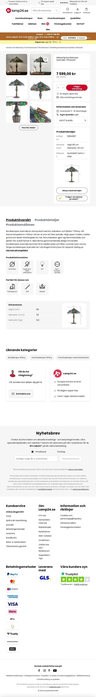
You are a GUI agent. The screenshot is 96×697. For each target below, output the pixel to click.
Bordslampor (44, 47)
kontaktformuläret (45, 489)
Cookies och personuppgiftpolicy (63, 676)
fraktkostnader (54, 687)
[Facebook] (40, 670)
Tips (41, 558)
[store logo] (17, 10)
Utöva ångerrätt (15, 511)
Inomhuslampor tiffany (42, 357)
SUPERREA (74, 38)
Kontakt (10, 524)
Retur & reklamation (16, 542)
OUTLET (80, 23)
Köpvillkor (45, 676)
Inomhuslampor (31, 47)
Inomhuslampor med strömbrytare (73, 357)
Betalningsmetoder (15, 529)
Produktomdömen (20, 225)
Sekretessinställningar (14, 676)
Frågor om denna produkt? (74, 198)
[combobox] (45, 10)
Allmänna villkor (68, 523)
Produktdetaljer (47, 220)
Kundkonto (11, 537)
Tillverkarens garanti (16, 546)
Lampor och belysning (14, 47)
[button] (16, 88)
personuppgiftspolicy (81, 489)
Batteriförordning (83, 676)
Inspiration (44, 555)
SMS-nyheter (45, 535)
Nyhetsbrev (44, 531)
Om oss (42, 515)
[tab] (18, 220)
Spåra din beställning (16, 520)
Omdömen (44, 540)
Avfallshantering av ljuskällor (49, 679)
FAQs (8, 516)
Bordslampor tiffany (17, 357)
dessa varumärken (75, 469)
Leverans (10, 533)
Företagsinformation (70, 527)
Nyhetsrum (44, 550)
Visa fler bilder (29, 127)
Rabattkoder (45, 527)
